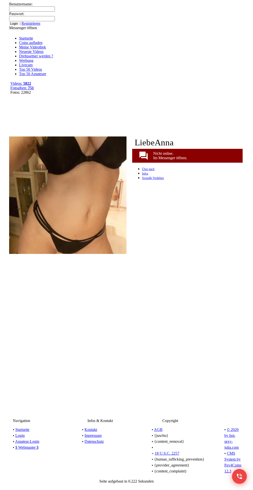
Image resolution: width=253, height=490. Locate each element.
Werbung (26, 60)
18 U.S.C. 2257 (167, 453)
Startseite (26, 38)
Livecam (26, 65)
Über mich (148, 169)
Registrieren (149, 4)
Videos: (20, 83)
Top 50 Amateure (32, 74)
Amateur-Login (27, 441)
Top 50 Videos (30, 69)
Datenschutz (94, 441)
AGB (158, 429)
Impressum (93, 435)
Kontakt (90, 429)
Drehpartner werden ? (36, 56)
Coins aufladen (30, 43)
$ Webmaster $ (27, 447)
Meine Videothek (121, 4)
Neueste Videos (31, 51)
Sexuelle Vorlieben (153, 178)
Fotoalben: (22, 88)
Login (20, 435)
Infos (145, 173)
